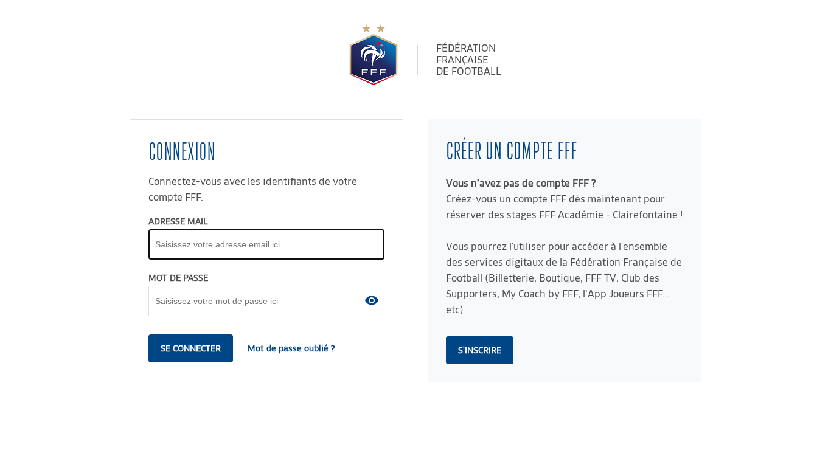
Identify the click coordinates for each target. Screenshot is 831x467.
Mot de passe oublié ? (291, 348)
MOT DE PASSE (178, 278)
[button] (371, 300)
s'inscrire (479, 350)
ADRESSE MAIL (178, 221)
